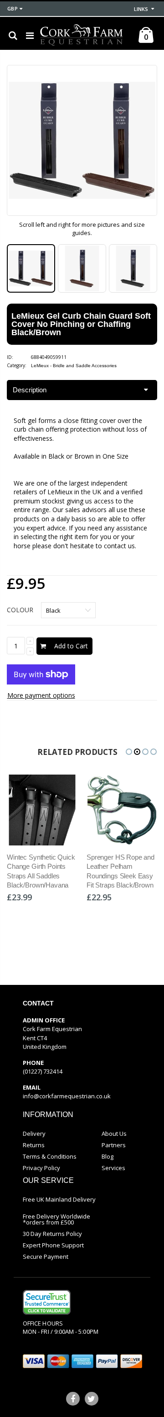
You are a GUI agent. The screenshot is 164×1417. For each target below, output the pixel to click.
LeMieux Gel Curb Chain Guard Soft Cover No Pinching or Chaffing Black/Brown (81, 324)
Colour (20, 609)
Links (141, 8)
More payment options (41, 695)
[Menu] (30, 35)
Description (29, 390)
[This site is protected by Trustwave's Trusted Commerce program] (47, 1302)
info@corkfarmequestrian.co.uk (67, 1096)
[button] (129, 751)
